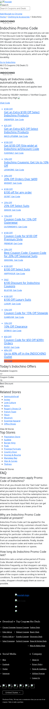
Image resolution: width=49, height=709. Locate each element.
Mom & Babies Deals (37, 646)
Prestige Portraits (12, 449)
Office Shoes (10, 424)
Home (3, 16)
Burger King (9, 442)
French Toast (10, 411)
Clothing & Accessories (19, 16)
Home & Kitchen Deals (38, 641)
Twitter (5, 669)
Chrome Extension (9, 627)
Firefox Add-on (8, 637)
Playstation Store (12, 436)
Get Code (5, 103)
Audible (7, 439)
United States (12, 692)
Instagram (6, 673)
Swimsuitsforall (11, 396)
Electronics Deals (36, 637)
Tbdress (8, 464)
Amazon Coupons (22, 627)
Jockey (7, 399)
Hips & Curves (10, 461)
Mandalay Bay (10, 458)
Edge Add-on (7, 632)
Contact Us (36, 678)
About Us (35, 660)
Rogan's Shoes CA (12, 408)
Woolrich (8, 417)
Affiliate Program (38, 673)
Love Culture (10, 402)
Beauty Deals (34, 632)
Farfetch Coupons (22, 641)
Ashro (7, 405)
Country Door (10, 452)
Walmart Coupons (22, 632)
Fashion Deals (35, 627)
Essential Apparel (12, 420)
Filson (7, 414)
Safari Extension (8, 641)
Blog (4, 660)
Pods (6, 445)
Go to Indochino (7, 62)
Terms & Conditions (39, 669)
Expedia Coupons (22, 637)
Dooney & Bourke (12, 455)
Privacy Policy (37, 664)
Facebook (6, 664)
